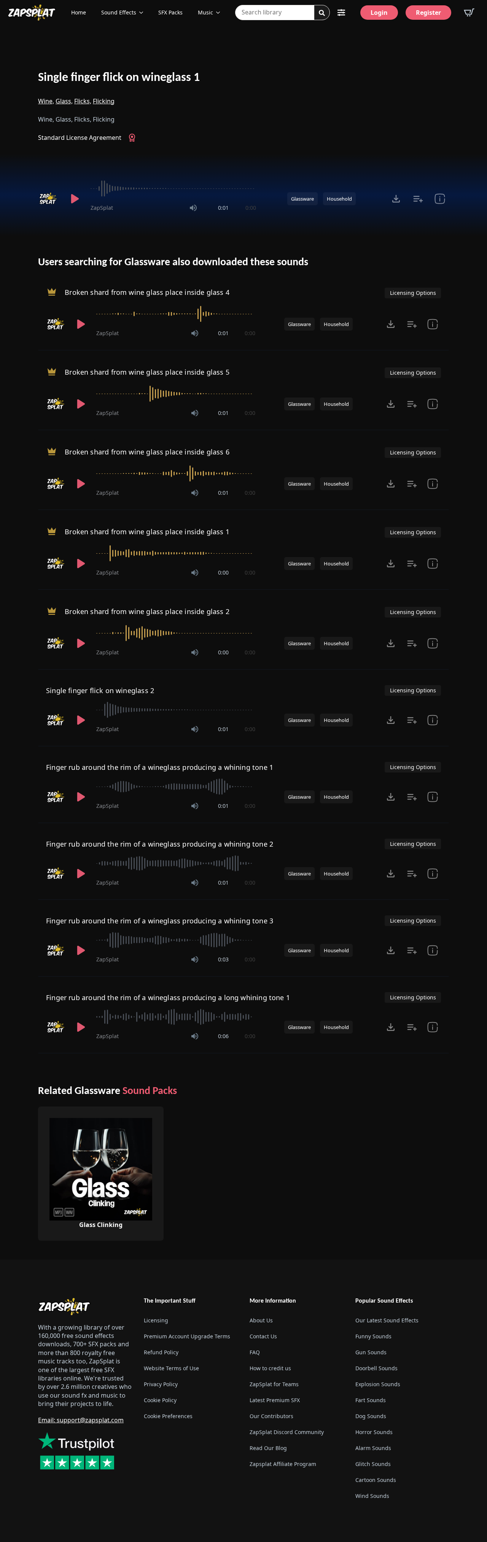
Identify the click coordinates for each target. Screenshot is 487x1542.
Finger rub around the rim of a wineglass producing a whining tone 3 (159, 920)
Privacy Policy (161, 1384)
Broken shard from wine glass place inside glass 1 (147, 531)
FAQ (255, 1352)
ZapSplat (102, 207)
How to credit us (270, 1368)
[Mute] (193, 207)
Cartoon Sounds (375, 1479)
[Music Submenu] (220, 12)
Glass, (64, 101)
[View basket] (469, 12)
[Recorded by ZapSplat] (48, 199)
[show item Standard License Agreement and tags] (440, 199)
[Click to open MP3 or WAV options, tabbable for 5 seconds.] (396, 199)
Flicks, (82, 101)
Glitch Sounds (373, 1464)
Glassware (302, 198)
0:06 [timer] (223, 1036)
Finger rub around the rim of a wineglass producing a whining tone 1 (159, 767)
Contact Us (263, 1336)
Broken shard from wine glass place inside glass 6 (147, 451)
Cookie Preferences (168, 1416)
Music (205, 12)
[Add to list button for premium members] (418, 199)
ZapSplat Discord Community (287, 1432)
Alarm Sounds (373, 1448)
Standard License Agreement (79, 137)
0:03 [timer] (223, 959)
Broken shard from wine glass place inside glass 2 (147, 611)
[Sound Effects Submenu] (143, 12)
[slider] (173, 188)
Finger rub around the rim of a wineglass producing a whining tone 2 (159, 844)
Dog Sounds (370, 1416)
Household (339, 198)
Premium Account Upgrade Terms (187, 1336)
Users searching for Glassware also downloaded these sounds (173, 262)
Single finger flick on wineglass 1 (119, 78)
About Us (261, 1320)
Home (78, 12)
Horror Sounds (374, 1432)
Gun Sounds (371, 1352)
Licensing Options (413, 292)
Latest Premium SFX (275, 1400)
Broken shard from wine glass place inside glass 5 (147, 372)
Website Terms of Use (171, 1368)
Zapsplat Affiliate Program (283, 1464)
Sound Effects (118, 12)
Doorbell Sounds (376, 1368)
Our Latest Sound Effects (387, 1320)
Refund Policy (161, 1352)
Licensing (156, 1320)
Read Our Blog (268, 1448)
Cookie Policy (160, 1400)
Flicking (104, 101)
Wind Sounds (372, 1495)
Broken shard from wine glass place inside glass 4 (147, 292)
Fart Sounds (370, 1400)
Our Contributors (271, 1416)
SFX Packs (170, 12)
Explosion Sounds (377, 1384)
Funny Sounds (373, 1336)
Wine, (46, 101)
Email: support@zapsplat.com (81, 1420)
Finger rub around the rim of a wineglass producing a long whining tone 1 (168, 997)
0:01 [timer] (223, 207)
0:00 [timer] (250, 207)
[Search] (321, 13)
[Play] (74, 199)
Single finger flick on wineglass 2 (100, 690)
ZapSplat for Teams (274, 1384)
